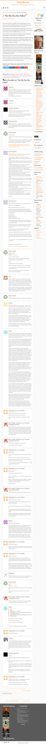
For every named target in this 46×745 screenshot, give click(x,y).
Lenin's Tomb (38, 235)
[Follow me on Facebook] (8, 8)
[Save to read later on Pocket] (19, 68)
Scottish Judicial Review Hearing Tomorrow (39, 89)
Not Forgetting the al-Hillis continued (39, 108)
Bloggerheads (38, 230)
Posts (7, 12)
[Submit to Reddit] (16, 68)
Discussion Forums (38, 167)
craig (14, 18)
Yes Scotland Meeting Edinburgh (11, 701)
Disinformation (39, 195)
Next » (8, 84)
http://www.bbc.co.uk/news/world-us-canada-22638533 (18, 246)
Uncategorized (13, 12)
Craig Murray (23, 2)
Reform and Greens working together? (39, 178)
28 (6, 84)
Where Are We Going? (20, 719)
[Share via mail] (26, 68)
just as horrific (22, 31)
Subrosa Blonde (38, 238)
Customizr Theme (25, 743)
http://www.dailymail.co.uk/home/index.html (16, 155)
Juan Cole (37, 233)
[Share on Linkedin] (23, 68)
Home (4, 12)
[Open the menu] (44, 8)
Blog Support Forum (38, 169)
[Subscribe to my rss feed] (2, 8)
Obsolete (37, 236)
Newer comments (27, 690)
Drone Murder (39, 120)
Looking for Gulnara (27, 701)
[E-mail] (4, 8)
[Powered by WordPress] (27, 742)
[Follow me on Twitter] (6, 8)
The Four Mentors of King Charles (39, 112)
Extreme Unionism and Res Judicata (22, 720)
